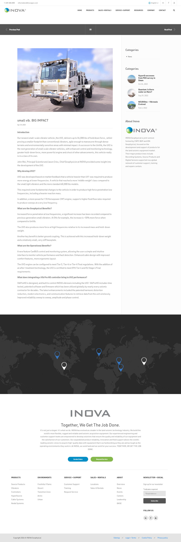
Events (120, 492)
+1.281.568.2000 (9, 3)
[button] (64, 366)
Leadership (121, 499)
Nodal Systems (17, 503)
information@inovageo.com (28, 3)
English (154, 3)
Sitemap (117, 538)
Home (80, 10)
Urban (40, 499)
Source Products (18, 484)
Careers (120, 495)
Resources (138, 10)
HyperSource (16, 495)
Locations (94, 484)
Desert (40, 488)
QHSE (119, 503)
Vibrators (15, 488)
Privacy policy (163, 538)
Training (67, 488)
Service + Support (123, 10)
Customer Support (72, 484)
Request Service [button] (102, 459)
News (130, 56)
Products (90, 10)
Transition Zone (44, 492)
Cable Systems (17, 499)
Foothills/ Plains (44, 484)
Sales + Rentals (104, 10)
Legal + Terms (130, 538)
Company (151, 10)
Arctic (40, 495)
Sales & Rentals (97, 488)
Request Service (71, 492)
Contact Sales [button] (78, 459)
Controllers (16, 492)
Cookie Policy (147, 538)
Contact (162, 10)
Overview (121, 484)
